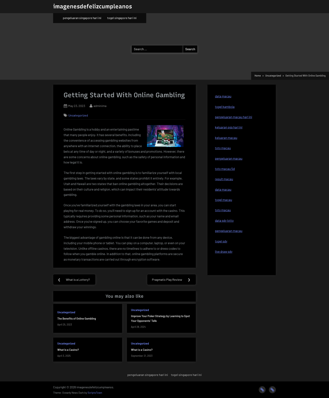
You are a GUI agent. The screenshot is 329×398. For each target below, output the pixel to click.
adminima (99, 106)
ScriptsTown (95, 392)
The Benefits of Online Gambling (76, 318)
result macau (224, 179)
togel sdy (221, 241)
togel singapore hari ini (122, 18)
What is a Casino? (142, 349)
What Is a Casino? (68, 349)
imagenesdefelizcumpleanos (92, 6)
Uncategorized (78, 115)
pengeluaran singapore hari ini (82, 18)
